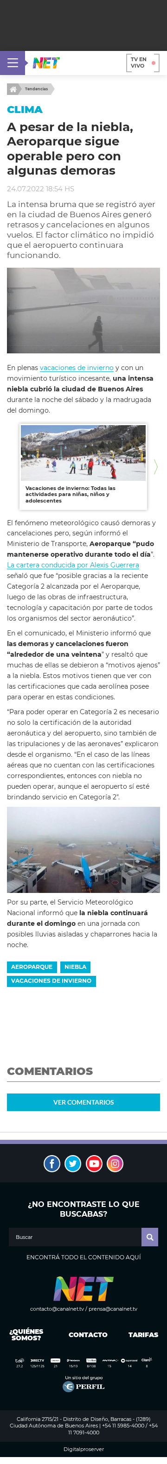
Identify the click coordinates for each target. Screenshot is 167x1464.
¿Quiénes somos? (26, 1334)
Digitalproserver (84, 1449)
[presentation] (11, 466)
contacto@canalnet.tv (57, 1309)
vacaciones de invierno (77, 367)
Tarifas (143, 1335)
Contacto (86, 1335)
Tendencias (36, 89)
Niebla (75, 966)
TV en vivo (139, 62)
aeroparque (31, 966)
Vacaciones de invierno (51, 980)
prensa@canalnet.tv (113, 1309)
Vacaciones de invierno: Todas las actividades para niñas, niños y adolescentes (71, 494)
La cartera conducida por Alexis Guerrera (73, 565)
